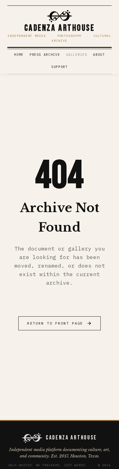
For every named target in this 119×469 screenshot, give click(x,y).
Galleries (76, 54)
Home (18, 54)
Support (59, 67)
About (99, 54)
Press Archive (45, 54)
